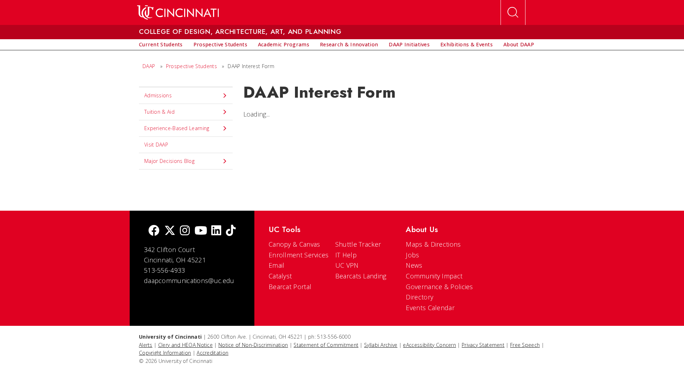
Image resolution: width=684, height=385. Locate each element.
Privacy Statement (483, 345)
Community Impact (434, 276)
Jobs (412, 255)
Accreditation (212, 352)
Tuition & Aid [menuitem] (159, 111)
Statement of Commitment (326, 345)
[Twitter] (170, 231)
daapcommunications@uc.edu (189, 280)
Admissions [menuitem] (158, 95)
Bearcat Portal (290, 286)
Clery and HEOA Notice (185, 345)
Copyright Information (165, 352)
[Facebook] (154, 231)
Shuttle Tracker (358, 244)
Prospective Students (191, 66)
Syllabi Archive (381, 345)
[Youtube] (201, 231)
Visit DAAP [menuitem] (156, 144)
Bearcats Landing (361, 276)
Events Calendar (430, 307)
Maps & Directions (433, 244)
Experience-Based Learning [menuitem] (176, 128)
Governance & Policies (439, 286)
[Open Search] (513, 12)
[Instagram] (185, 231)
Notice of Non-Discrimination (253, 345)
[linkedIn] (216, 231)
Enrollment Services (299, 255)
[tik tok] (231, 231)
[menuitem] (161, 44)
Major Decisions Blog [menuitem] (169, 161)
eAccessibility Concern (429, 345)
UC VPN (347, 265)
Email (277, 265)
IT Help (346, 255)
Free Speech (525, 345)
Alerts (145, 345)
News (414, 265)
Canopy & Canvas (294, 244)
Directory (419, 297)
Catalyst (280, 276)
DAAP (148, 66)
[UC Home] (178, 12)
